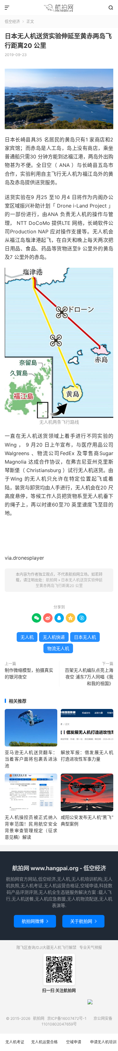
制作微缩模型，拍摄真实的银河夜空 (29, 673)
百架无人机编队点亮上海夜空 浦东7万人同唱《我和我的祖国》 (89, 676)
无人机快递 (54, 637)
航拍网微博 (35, 921)
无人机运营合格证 (44, 1045)
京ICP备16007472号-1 (67, 1018)
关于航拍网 (83, 921)
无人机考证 (14, 1042)
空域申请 (73, 1042)
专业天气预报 (90, 947)
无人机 (27, 637)
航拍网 (59, 8)
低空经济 (12, 21)
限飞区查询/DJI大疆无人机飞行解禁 (46, 947)
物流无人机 (58, 648)
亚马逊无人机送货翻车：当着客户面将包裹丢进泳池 (31, 759)
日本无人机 (85, 637)
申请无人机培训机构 (103, 1045)
